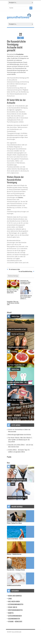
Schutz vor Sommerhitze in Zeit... (17, 329)
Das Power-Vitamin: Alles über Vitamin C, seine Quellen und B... (12, 291)
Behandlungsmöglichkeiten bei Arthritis (19, 434)
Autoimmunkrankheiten (15, 604)
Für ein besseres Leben (14, 269)
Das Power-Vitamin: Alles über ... (17, 365)
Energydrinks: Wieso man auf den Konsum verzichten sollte (13, 303)
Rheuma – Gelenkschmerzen (14, 554)
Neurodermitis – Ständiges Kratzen (16, 570)
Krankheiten (20, 54)
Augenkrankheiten (14, 618)
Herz (13, 466)
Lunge (10, 598)
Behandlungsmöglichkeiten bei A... (17, 347)
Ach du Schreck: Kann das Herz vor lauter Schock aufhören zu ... (26, 297)
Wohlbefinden (15, 387)
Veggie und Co (12, 607)
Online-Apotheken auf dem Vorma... (18, 418)
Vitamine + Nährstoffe (15, 621)
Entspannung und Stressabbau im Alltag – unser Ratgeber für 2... (25, 282)
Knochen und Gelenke (18, 334)
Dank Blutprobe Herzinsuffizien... (17, 479)
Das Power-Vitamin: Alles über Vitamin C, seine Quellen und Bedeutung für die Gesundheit (20, 439)
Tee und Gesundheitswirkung (25, 271)
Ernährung (14, 351)
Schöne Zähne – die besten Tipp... (17, 400)
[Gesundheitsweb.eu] (19, 18)
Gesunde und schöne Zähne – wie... (17, 382)
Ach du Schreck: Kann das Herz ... (17, 497)
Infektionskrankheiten (15, 610)
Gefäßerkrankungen (15, 616)
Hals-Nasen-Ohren (14, 601)
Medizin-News (15, 316)
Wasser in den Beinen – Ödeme (15, 539)
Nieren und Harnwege (15, 596)
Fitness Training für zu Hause (14, 523)
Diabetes (20, 197)
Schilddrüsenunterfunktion (14, 585)
